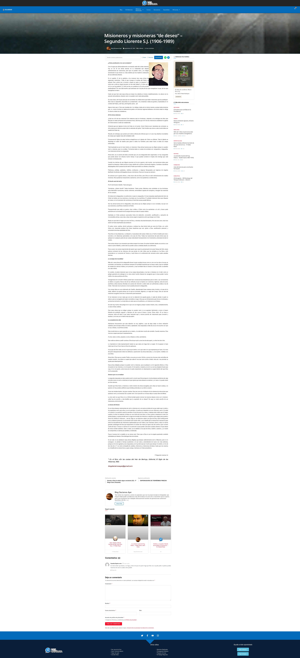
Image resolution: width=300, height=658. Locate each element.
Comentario (108, 583)
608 (182, 113)
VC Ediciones (129, 10)
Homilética (177, 175)
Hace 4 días (177, 124)
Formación (177, 164)
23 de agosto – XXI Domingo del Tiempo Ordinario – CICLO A (183, 179)
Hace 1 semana (178, 135)
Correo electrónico (110, 610)
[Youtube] (153, 636)
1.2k (184, 135)
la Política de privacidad (130, 620)
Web (140, 610)
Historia (176, 153)
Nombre (107, 603)
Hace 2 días (177, 148)
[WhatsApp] (165, 57)
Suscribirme (158, 57)
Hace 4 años (126, 563)
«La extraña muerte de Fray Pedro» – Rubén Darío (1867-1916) (184, 156)
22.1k (183, 171)
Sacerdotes (166, 10)
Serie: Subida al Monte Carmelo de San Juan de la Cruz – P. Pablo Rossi (184, 144)
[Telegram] (168, 57)
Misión (141, 48)
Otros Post (119, 503)
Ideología (176, 129)
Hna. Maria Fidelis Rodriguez (182, 93)
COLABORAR (8, 9)
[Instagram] (158, 636)
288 (182, 159)
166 (182, 182)
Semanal (151, 57)
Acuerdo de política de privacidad (114, 617)
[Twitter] (142, 636)
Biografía (178, 96)
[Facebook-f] (147, 636)
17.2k (183, 148)
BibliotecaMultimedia (139, 9)
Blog (121, 10)
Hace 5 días (177, 113)
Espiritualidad (178, 140)
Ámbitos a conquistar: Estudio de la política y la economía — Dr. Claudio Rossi (160, 545)
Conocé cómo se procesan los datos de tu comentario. (140, 628)
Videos (175, 118)
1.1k (183, 124)
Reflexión (176, 107)
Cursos (149, 10)
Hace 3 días (177, 182)
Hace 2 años (177, 171)
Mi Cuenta (175, 10)
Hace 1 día (177, 159)
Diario (144, 57)
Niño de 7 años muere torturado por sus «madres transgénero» (183, 132)
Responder (114, 570)
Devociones (157, 10)
